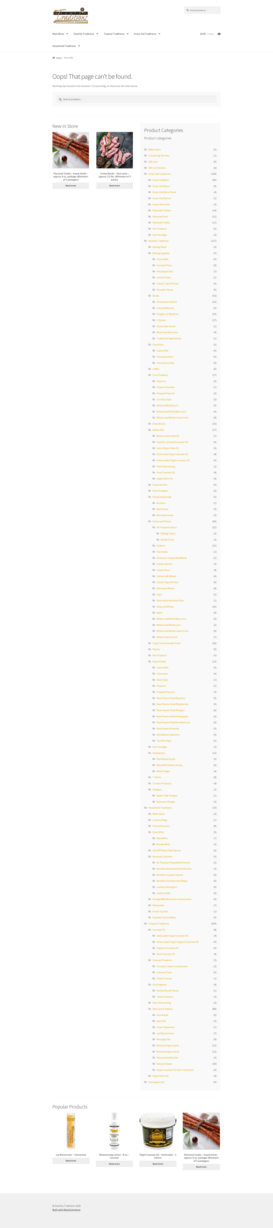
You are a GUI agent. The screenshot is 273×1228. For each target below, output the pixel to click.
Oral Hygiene (159, 984)
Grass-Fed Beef (160, 179)
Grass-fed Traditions (145, 33)
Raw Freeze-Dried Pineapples (172, 716)
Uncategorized (156, 1082)
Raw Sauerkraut (165, 515)
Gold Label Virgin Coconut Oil (172, 454)
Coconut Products (162, 960)
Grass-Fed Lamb (161, 204)
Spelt (159, 612)
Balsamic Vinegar (166, 801)
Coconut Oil (158, 929)
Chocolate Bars (165, 356)
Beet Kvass (162, 509)
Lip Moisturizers (165, 1033)
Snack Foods (159, 661)
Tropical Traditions (114, 33)
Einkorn (161, 545)
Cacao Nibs (162, 259)
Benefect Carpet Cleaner (170, 874)
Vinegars (157, 789)
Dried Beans (158, 423)
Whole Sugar (163, 771)
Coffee (155, 368)
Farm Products (160, 490)
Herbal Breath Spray (168, 990)
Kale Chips (162, 679)
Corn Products (160, 375)
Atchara (161, 503)
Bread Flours (167, 539)
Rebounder (158, 905)
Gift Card (153, 161)
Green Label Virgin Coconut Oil (173, 460)
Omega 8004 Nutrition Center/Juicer (172, 899)
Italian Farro (163, 570)
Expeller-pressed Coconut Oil (172, 442)
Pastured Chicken (161, 210)
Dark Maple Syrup (166, 758)
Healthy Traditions (84, 33)
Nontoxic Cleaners (162, 856)
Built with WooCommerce (66, 1209)
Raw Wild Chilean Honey (169, 765)
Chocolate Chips (165, 362)
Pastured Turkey (161, 222)
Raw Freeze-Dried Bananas (171, 698)
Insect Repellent (166, 1027)
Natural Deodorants (167, 1057)
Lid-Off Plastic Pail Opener (166, 850)
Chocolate (158, 344)
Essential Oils (159, 484)
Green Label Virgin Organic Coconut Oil (178, 941)
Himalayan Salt (165, 271)
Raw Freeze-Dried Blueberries (172, 704)
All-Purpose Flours (167, 527)
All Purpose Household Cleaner (173, 862)
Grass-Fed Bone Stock (164, 192)
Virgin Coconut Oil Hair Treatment (175, 1069)
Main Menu (58, 33)
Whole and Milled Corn (169, 624)
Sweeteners (158, 752)
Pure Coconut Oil (166, 472)
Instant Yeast (164, 277)
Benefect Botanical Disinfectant (174, 868)
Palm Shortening (166, 466)
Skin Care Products (162, 1008)
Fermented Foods (161, 496)
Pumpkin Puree (165, 289)
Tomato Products (162, 783)
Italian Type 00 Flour (168, 283)
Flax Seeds (162, 551)
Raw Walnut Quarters (168, 734)
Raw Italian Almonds (168, 728)
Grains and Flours (161, 521)
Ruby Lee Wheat (165, 606)
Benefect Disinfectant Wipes (172, 880)
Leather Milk (163, 893)
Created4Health (165, 308)
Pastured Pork (160, 216)
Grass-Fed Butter (161, 198)
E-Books (161, 320)
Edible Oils (158, 429)
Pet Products (159, 228)
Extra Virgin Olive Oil (168, 448)
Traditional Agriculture (169, 338)
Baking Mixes (159, 247)
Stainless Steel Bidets (164, 917)
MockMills (162, 838)
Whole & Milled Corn (167, 405)
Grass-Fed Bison (161, 186)
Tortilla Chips (164, 399)
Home (59, 57)
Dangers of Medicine (167, 314)
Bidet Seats (154, 149)
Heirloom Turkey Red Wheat (172, 557)
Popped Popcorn (166, 393)
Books (155, 295)
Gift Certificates (156, 167)
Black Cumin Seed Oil (168, 435)
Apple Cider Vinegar (167, 795)
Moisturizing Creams (168, 1045)
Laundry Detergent (167, 887)
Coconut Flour (164, 265)
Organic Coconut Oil (167, 948)
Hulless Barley (164, 563)
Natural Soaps (164, 1063)
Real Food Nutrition (167, 332)
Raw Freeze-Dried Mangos (171, 710)
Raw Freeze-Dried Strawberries (173, 722)
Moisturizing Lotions (168, 1051)
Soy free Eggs (159, 234)
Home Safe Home (166, 326)
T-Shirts (156, 777)
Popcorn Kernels (166, 387)
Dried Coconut (164, 978)
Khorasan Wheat (166, 588)
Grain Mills (158, 832)
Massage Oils (164, 1039)
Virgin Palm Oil (165, 478)
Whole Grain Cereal (167, 637)
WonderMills (163, 844)
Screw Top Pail (160, 911)
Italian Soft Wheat (166, 576)
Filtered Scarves (161, 825)
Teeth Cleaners (165, 996)
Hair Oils (161, 1021)
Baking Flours (168, 533)
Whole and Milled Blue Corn (171, 411)
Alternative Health (167, 301)
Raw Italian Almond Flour (170, 600)
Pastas (156, 649)
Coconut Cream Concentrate (172, 966)
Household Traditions (64, 45)
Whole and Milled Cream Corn (172, 417)
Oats (159, 594)
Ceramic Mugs (159, 820)
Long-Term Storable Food (166, 643)
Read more (71, 185)
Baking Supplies (161, 253)
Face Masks (162, 1015)
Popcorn (161, 381)
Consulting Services (159, 155)
